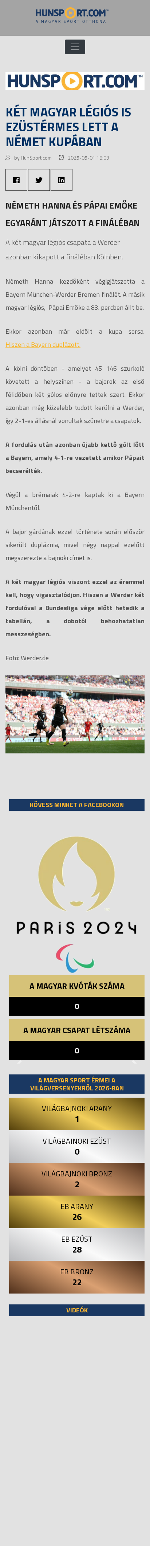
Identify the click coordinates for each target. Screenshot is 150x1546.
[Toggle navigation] (75, 47)
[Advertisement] (75, 1434)
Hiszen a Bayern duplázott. (42, 344)
